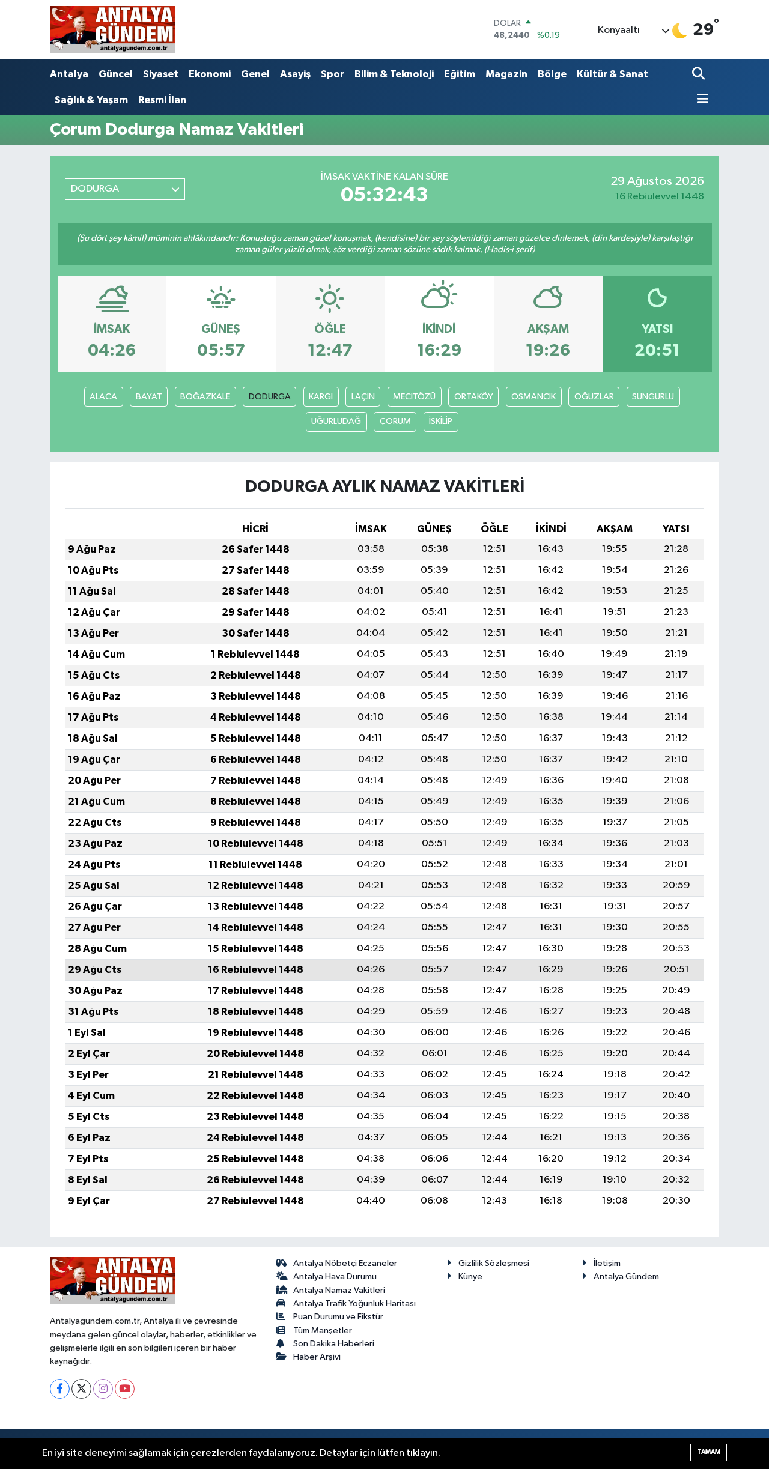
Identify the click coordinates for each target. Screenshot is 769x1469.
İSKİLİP (440, 421)
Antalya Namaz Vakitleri (339, 1290)
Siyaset (160, 74)
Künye (470, 1276)
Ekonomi (210, 74)
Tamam (708, 1452)
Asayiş (295, 74)
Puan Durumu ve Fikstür (338, 1316)
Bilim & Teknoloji (394, 74)
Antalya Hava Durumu (335, 1276)
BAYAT (149, 396)
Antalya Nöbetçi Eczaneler (345, 1263)
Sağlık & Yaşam (91, 100)
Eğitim (459, 74)
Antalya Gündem (626, 1276)
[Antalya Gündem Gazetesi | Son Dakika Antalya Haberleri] (112, 29)
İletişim (607, 1263)
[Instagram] (103, 1389)
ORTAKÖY (473, 396)
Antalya (69, 74)
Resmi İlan (162, 100)
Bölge (552, 74)
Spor (332, 74)
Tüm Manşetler (322, 1330)
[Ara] (699, 75)
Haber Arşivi (317, 1356)
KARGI (321, 396)
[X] (81, 1389)
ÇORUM (395, 421)
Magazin (506, 74)
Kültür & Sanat (612, 74)
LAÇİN (363, 396)
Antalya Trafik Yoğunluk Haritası (354, 1303)
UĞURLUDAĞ (336, 421)
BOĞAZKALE (205, 396)
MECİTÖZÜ (414, 396)
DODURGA (270, 396)
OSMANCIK (533, 396)
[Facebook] (60, 1389)
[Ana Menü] (700, 100)
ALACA (103, 396)
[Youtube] (125, 1389)
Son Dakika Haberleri (333, 1343)
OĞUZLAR (594, 396)
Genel (255, 74)
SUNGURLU (653, 396)
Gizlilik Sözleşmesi (493, 1263)
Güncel (116, 74)
